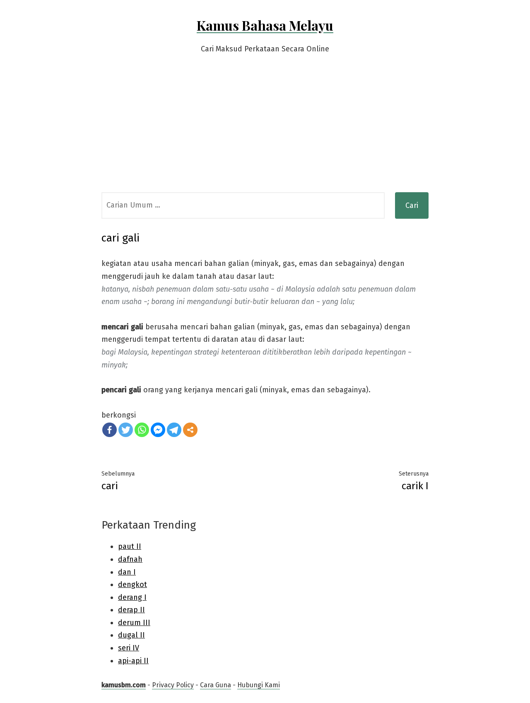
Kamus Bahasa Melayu (265, 25)
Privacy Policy (173, 685)
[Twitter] (125, 430)
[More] (190, 430)
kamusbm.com (123, 685)
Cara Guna (215, 685)
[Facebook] (109, 430)
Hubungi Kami (258, 685)
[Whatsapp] (142, 430)
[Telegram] (174, 430)
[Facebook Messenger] (158, 430)
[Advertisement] (265, 130)
